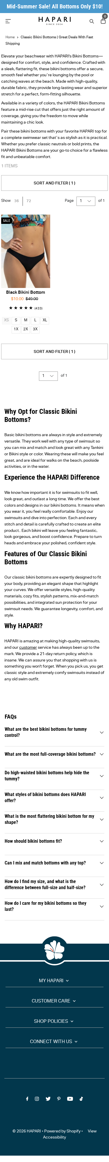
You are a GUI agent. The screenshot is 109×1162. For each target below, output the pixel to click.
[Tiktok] (81, 1100)
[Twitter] (48, 1100)
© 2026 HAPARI (26, 1132)
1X (16, 329)
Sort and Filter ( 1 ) (54, 184)
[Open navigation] (18, 21)
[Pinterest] (58, 1100)
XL (45, 320)
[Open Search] (91, 21)
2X (25, 329)
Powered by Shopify (62, 1132)
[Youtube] (70, 1100)
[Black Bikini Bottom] (25, 251)
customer (28, 648)
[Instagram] (37, 1100)
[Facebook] (27, 1100)
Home (10, 37)
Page (69, 201)
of (101, 201)
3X (35, 329)
